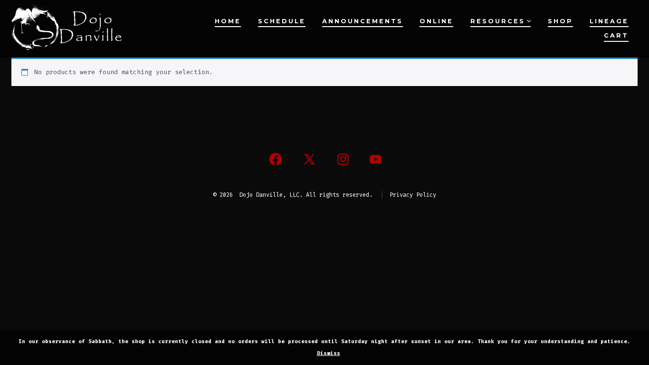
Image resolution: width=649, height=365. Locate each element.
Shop (560, 21)
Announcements (362, 21)
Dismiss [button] (328, 353)
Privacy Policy (413, 195)
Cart (616, 35)
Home (228, 21)
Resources (497, 21)
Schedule (281, 21)
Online (436, 21)
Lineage (609, 21)
